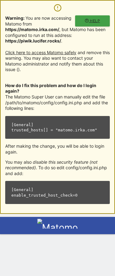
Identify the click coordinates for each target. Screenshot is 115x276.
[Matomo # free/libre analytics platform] (57, 227)
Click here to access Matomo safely (40, 52)
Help (94, 20)
